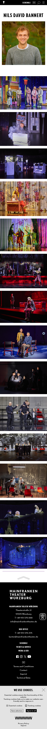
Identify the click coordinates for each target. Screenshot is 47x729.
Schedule (26, 3)
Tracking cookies (34, 706)
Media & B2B (23, 650)
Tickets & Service (23, 646)
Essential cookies (15, 706)
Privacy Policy (23, 723)
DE (34, 3)
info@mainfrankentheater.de (23, 621)
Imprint (23, 725)
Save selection (16, 711)
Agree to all (31, 711)
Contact (23, 670)
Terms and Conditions (23, 666)
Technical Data (23, 677)
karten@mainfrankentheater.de (23, 636)
